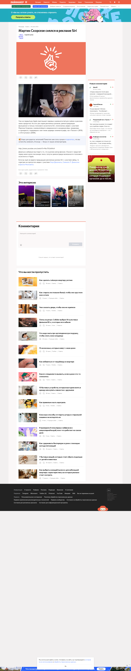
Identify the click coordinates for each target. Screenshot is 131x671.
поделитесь (70, 139)
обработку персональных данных (65, 662)
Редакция (52, 490)
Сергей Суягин (29, 34)
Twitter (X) (43, 493)
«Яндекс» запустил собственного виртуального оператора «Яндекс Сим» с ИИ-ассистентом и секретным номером (101, 147)
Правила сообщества (58, 500)
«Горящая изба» (53, 298)
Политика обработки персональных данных (58, 497)
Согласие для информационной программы (53, 503)
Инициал (67, 493)
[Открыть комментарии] (43, 283)
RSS (73, 493)
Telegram (25, 493)
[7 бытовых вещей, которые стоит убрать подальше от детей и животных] (51, 459)
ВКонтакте (34, 493)
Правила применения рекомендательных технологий (31, 500)
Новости (59, 325)
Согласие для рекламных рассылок (25, 503)
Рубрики (36, 490)
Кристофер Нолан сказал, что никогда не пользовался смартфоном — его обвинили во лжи (101, 130)
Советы (54, 283)
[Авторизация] (119, 2)
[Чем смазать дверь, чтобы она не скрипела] (51, 309)
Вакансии (60, 490)
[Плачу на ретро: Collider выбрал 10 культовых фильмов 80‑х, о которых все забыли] (51, 322)
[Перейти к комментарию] (101, 93)
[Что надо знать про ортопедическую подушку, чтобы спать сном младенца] (51, 336)
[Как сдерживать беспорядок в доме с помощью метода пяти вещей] (51, 446)
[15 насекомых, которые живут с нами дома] (51, 349)
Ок (65, 666)
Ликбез (54, 310)
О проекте (27, 490)
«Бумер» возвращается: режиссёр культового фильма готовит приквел (100, 114)
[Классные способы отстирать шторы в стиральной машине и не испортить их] (51, 417)
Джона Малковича (27, 165)
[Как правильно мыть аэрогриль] (51, 404)
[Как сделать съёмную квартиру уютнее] (51, 282)
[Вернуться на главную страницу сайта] (17, 2)
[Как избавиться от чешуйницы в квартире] (51, 363)
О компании (69, 490)
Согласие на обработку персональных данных (82, 500)
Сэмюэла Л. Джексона (71, 162)
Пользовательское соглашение (31, 497)
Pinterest (52, 493)
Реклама (43, 490)
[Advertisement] (51, 215)
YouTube (59, 493)
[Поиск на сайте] (110, 2)
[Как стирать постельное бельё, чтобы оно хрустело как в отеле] (51, 295)
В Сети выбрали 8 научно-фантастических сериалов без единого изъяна (101, 98)
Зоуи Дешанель (56, 162)
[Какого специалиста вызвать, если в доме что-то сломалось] (51, 377)
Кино (53, 325)
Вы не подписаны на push (85, 493)
